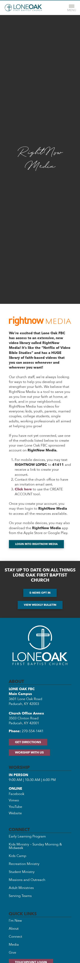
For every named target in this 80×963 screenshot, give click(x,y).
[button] (71, 8)
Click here (23, 489)
